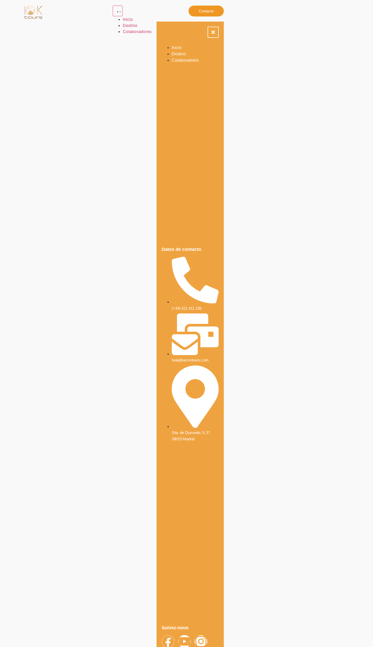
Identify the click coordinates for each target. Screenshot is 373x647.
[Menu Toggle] (118, 11)
